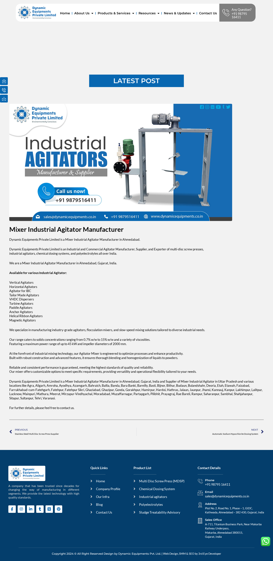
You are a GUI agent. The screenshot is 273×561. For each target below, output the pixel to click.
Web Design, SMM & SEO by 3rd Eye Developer (192, 553)
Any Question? (241, 10)
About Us (82, 13)
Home (65, 13)
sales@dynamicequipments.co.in (227, 496)
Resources (147, 13)
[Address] (200, 504)
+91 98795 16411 (239, 15)
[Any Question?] (226, 12)
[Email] (200, 493)
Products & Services (114, 13)
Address (211, 504)
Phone (209, 480)
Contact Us (208, 13)
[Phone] (200, 481)
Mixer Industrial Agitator (39, 263)
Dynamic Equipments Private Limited (34, 249)
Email (209, 492)
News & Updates (177, 13)
